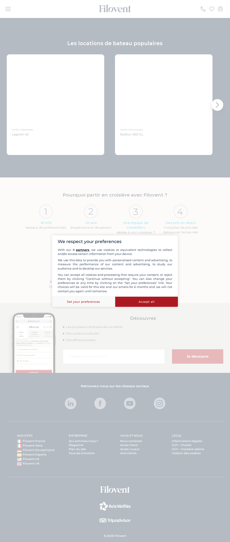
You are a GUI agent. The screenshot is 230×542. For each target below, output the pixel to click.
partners (82, 250)
